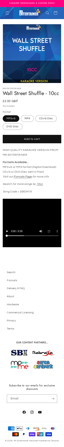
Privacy (11, 320)
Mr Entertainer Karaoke (26, 441)
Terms (10, 328)
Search (11, 272)
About (10, 296)
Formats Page (23, 176)
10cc (40, 184)
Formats (12, 280)
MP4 (27, 118)
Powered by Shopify (48, 441)
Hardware (13, 304)
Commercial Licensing (20, 312)
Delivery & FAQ (16, 288)
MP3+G (11, 118)
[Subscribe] (53, 398)
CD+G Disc (46, 118)
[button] (7, 13)
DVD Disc (12, 126)
